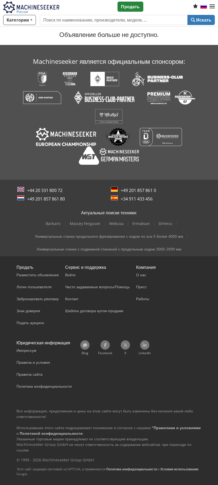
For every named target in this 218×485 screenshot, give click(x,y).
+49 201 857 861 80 (46, 199)
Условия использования (179, 469)
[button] (212, 7)
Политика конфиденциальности (131, 469)
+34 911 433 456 (137, 199)
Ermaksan (141, 223)
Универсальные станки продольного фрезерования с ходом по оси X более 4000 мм (109, 236)
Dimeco (165, 223)
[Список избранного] (195, 7)
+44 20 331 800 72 (44, 190)
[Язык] (203, 7)
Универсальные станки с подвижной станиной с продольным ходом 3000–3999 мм (109, 249)
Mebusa (116, 223)
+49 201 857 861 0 (138, 190)
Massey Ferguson (85, 223)
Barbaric (53, 223)
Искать (203, 20)
